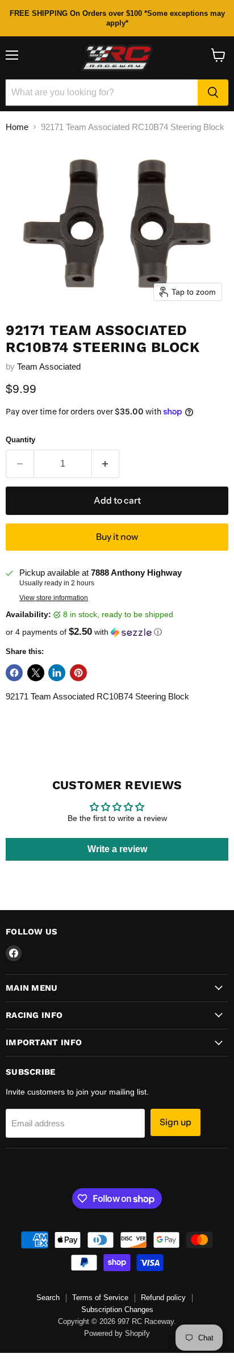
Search (48, 1297)
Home (17, 127)
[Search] (213, 92)
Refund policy (163, 1297)
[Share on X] (35, 672)
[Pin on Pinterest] (78, 672)
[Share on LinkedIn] (56, 672)
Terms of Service (100, 1297)
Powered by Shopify (117, 1333)
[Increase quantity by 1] (106, 464)
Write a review (117, 849)
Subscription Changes (117, 1309)
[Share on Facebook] (14, 672)
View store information (53, 598)
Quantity (20, 439)
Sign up (175, 1122)
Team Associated (49, 366)
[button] (117, 632)
